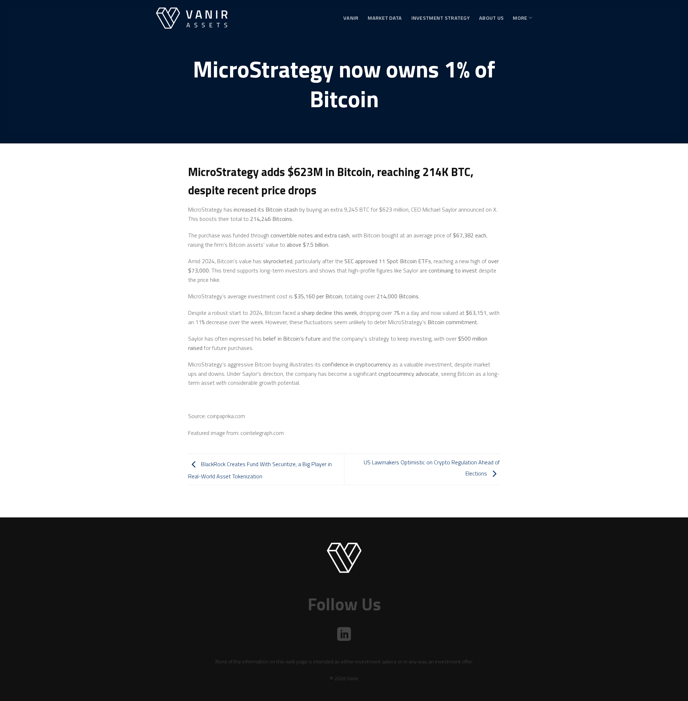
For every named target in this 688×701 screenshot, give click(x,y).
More (520, 18)
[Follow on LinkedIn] (344, 635)
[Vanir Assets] (192, 18)
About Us (491, 18)
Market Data (385, 18)
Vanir (350, 18)
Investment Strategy (440, 18)
